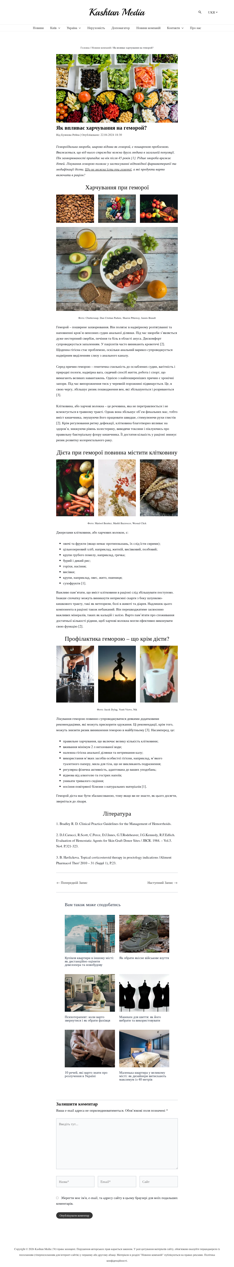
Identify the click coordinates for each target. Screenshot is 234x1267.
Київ (53, 28)
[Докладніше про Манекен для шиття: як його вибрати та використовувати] (144, 992)
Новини (38, 28)
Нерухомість (96, 28)
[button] (200, 12)
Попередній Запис (72, 882)
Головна (85, 47)
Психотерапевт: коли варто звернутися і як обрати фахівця (87, 1018)
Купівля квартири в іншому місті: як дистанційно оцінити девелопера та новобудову (89, 961)
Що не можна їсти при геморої (108, 169)
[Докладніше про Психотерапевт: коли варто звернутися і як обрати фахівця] (90, 992)
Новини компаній (148, 28)
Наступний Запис (162, 882)
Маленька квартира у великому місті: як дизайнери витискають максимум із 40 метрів (142, 1076)
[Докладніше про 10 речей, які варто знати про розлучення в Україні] (90, 1048)
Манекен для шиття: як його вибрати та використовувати (140, 1018)
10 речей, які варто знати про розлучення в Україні (86, 1074)
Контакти (173, 28)
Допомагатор (121, 28)
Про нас (195, 28)
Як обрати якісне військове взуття (144, 957)
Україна (72, 28)
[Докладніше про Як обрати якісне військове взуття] (144, 933)
